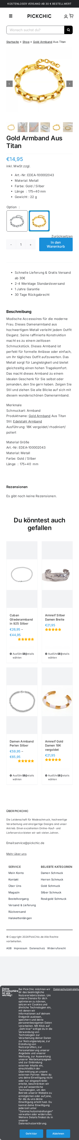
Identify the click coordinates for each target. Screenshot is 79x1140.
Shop (26, 41)
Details (29, 653)
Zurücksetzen (62, 236)
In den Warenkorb (56, 244)
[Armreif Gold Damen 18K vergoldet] (57, 701)
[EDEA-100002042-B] (39, 221)
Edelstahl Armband (27, 421)
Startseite (12, 41)
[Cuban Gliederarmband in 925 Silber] (22, 574)
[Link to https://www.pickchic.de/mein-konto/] (66, 16)
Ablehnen (58, 1133)
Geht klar (31, 1133)
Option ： (14, 207)
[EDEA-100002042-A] (17, 221)
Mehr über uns (16, 853)
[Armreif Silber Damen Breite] (57, 574)
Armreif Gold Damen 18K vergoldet (54, 745)
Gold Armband (42, 41)
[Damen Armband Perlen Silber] (22, 701)
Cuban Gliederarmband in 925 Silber (21, 619)
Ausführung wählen (17, 655)
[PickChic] (39, 15)
